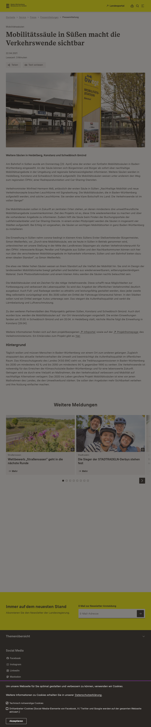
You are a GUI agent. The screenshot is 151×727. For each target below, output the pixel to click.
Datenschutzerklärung (88, 694)
